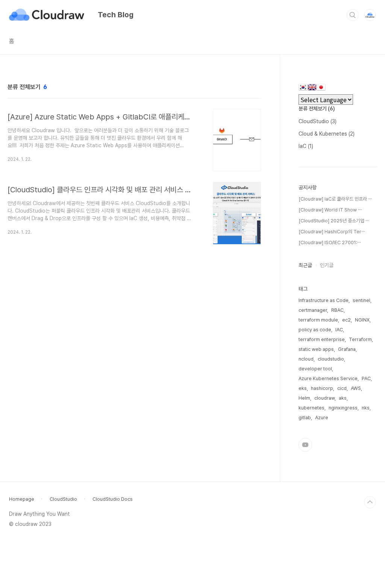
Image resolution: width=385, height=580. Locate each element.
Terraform (360, 339)
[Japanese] (321, 88)
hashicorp (322, 388)
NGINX (362, 320)
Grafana (347, 349)
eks (303, 388)
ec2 (346, 320)
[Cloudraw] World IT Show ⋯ (330, 210)
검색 (352, 15)
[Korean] (303, 88)
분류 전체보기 (317, 109)
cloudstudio (331, 359)
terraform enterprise (322, 339)
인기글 (326, 265)
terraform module (318, 320)
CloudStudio (317, 121)
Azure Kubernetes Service (328, 378)
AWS (356, 388)
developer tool (315, 369)
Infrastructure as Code (324, 300)
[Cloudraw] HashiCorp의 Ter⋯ (332, 231)
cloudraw (324, 398)
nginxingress (343, 408)
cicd (342, 388)
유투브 (305, 445)
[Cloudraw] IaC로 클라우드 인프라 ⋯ (335, 199)
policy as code (315, 329)
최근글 (305, 265)
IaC (306, 146)
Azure (321, 417)
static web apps (316, 349)
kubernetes (311, 408)
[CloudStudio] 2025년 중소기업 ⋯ (334, 221)
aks (343, 398)
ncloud (306, 359)
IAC (339, 329)
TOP (370, 502)
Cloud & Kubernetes (327, 134)
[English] (312, 88)
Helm (304, 398)
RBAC (337, 310)
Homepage (21, 499)
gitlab (305, 417)
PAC (366, 378)
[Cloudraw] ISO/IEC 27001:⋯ (330, 242)
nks (366, 408)
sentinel (361, 300)
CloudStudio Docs (112, 499)
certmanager (313, 310)
